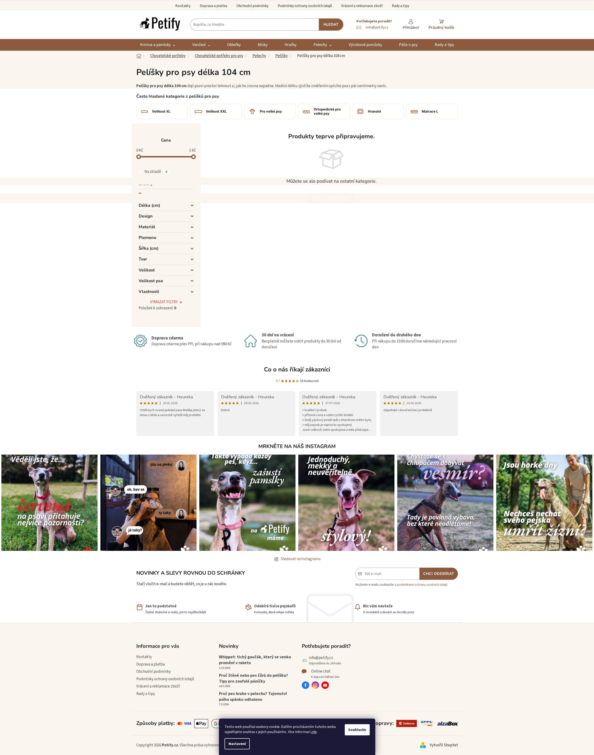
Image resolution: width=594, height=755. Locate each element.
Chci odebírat (438, 573)
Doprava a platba (213, 5)
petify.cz (315, 685)
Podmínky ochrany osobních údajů (305, 5)
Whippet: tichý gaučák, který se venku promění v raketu (255, 660)
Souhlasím (357, 729)
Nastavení (237, 743)
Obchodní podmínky (252, 5)
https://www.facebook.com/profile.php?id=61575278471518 (305, 685)
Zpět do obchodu (331, 198)
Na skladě (155, 171)
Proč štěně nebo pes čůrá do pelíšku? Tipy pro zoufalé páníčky (253, 678)
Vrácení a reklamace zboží (362, 5)
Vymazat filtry (164, 302)
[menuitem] (158, 45)
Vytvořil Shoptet (444, 745)
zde (314, 731)
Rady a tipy (400, 5)
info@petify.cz (321, 658)
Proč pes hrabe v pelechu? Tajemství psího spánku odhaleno (253, 696)
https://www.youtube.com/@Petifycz (325, 685)
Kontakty (182, 5)
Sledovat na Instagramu (301, 559)
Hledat (330, 24)
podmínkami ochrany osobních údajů (422, 584)
